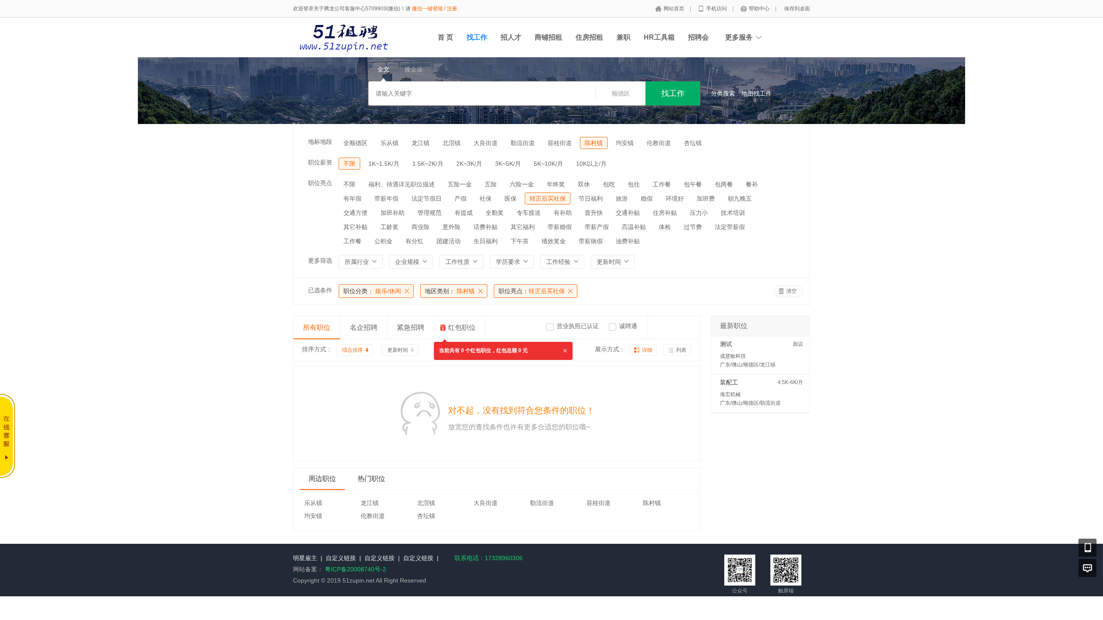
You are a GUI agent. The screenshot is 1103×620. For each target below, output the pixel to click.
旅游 (622, 198)
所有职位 (316, 327)
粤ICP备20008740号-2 (355, 569)
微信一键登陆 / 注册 (434, 9)
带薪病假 (591, 241)
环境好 (675, 198)
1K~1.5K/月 (383, 163)
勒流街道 (523, 143)
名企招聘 (363, 327)
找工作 (477, 37)
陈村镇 (594, 143)
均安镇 (625, 143)
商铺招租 (548, 37)
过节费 (693, 226)
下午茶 (520, 241)
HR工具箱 (659, 37)
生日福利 (486, 241)
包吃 (609, 184)
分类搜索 (723, 93)
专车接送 (529, 212)
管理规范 (430, 212)
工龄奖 (389, 226)
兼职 (623, 37)
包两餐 (724, 184)
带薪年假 (386, 198)
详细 (647, 350)
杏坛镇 (693, 143)
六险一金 (522, 184)
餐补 (752, 184)
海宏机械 (730, 394)
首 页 (445, 37)
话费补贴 (486, 226)
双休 (584, 184)
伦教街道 (659, 143)
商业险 (420, 226)
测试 (726, 344)
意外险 (451, 226)
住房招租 (589, 37)
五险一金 (460, 184)
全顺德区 (355, 143)
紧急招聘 (410, 327)
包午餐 (693, 184)
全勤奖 (495, 212)
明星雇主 (305, 558)
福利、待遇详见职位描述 (401, 184)
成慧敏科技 (733, 356)
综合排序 (352, 350)
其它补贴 (355, 226)
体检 (665, 226)
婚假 (647, 198)
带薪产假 (597, 226)
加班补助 (392, 212)
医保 (511, 198)
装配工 (729, 382)
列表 (681, 350)
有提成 (464, 212)
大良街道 (486, 143)
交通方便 (355, 212)
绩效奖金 (554, 241)
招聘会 (698, 37)
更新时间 (397, 350)
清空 (791, 291)
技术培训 (733, 212)
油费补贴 (628, 241)
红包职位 (462, 327)
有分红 (414, 241)
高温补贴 (634, 226)
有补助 (563, 212)
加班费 (706, 198)
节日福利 (591, 198)
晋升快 (594, 212)
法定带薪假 (730, 226)
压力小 (699, 212)
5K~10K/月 (548, 163)
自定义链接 (341, 558)
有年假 (352, 198)
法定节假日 (426, 198)
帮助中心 (760, 9)
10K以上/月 (591, 163)
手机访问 (717, 9)
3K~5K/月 (508, 163)
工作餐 (662, 184)
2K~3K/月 (469, 163)
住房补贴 (665, 212)
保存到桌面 (797, 9)
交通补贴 (628, 212)
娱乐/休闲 (372, 291)
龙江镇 (420, 143)
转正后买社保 (548, 198)
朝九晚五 (740, 198)
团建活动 (448, 241)
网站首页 (674, 9)
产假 (461, 198)
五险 (491, 184)
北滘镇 (451, 143)
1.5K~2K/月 (427, 163)
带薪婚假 (560, 226)
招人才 (511, 37)
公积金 (383, 241)
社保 (486, 198)
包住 (634, 184)
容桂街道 (560, 143)
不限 (349, 163)
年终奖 (556, 184)
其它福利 (523, 226)
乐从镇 (389, 143)
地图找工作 (757, 93)
